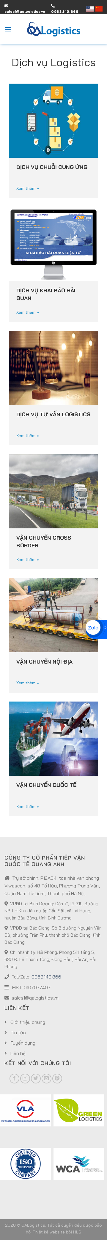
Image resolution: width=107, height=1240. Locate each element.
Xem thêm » (27, 188)
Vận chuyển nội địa (44, 661)
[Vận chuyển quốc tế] (53, 738)
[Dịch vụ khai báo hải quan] (53, 243)
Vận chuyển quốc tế (46, 785)
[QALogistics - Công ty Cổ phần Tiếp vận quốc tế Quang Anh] (53, 29)
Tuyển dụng (22, 1043)
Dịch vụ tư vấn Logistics (53, 414)
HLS (77, 1232)
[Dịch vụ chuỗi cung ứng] (53, 120)
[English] (91, 9)
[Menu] (8, 29)
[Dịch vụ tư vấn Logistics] (53, 367)
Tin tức (17, 1032)
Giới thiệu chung (27, 1022)
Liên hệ (17, 1053)
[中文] (99, 9)
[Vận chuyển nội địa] (53, 614)
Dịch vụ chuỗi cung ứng (51, 167)
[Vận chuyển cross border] (53, 491)
